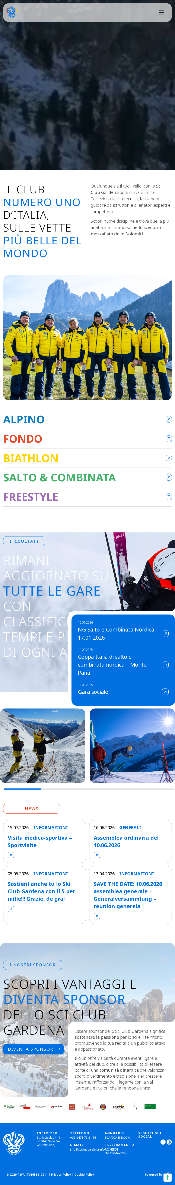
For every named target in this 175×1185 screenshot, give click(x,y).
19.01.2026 (85, 623)
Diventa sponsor (30, 1049)
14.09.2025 (85, 650)
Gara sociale (93, 691)
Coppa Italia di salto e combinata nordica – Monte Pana (112, 664)
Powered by (154, 1174)
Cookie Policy (84, 1174)
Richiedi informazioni (116, 1151)
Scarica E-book (117, 1137)
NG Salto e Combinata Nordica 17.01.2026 (116, 633)
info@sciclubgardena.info (87, 1149)
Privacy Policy (61, 1174)
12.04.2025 (85, 685)
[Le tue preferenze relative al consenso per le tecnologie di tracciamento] (167, 1178)
